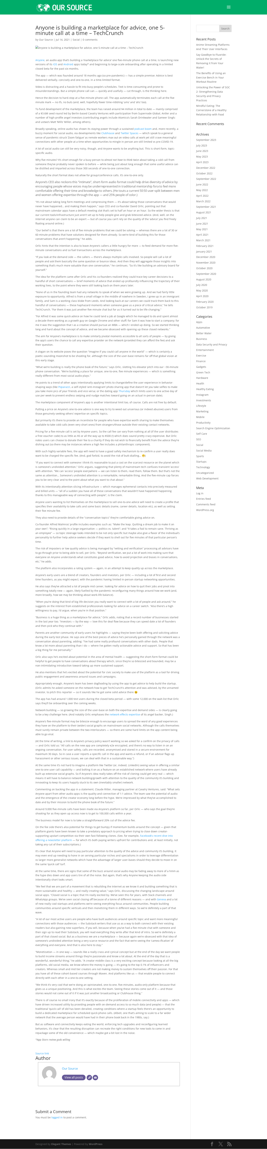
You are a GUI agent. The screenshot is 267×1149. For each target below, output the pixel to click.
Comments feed (205, 504)
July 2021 (201, 218)
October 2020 (204, 268)
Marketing (202, 411)
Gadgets (201, 366)
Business (201, 339)
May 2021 (202, 229)
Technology (203, 467)
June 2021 (202, 223)
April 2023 (202, 162)
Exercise (201, 355)
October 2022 (204, 173)
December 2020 (205, 257)
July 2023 (201, 145)
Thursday (124, 391)
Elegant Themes (61, 1144)
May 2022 (202, 190)
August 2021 (203, 212)
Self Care (201, 433)
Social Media (204, 450)
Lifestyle (201, 405)
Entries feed (203, 498)
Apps (199, 322)
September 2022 (206, 179)
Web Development (207, 478)
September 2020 (206, 274)
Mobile (200, 417)
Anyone (39, 60)
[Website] (89, 1077)
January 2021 (204, 251)
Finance (201, 361)
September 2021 (206, 206)
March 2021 (203, 240)
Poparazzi (64, 387)
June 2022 (202, 184)
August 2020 (203, 279)
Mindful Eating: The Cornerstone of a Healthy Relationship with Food (211, 110)
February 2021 (205, 246)
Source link (42, 1053)
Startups (201, 461)
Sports (200, 456)
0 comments (90, 39)
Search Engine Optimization (213, 428)
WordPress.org (205, 510)
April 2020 (202, 296)
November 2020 (205, 262)
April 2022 (202, 195)
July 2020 (201, 285)
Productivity (203, 422)
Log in (199, 493)
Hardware (202, 378)
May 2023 (202, 156)
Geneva (161, 899)
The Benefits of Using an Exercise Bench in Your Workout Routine (211, 77)
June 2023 (202, 151)
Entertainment (205, 350)
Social (76, 39)
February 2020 (205, 301)
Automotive (203, 327)
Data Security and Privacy (211, 344)
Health (200, 383)
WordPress (95, 1144)
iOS (55, 64)
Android (68, 64)
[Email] (95, 1077)
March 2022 (203, 201)
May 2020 (202, 290)
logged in (57, 1117)
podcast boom (143, 129)
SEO (198, 439)
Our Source (46, 39)
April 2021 (202, 234)
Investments (203, 400)
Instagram (202, 394)
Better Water (204, 333)
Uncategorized (205, 473)
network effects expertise (125, 714)
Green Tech (203, 372)
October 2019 (204, 307)
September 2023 (206, 140)
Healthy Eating (205, 389)
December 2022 (205, 167)
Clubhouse (107, 133)
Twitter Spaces (129, 133)
